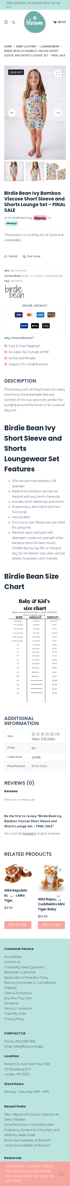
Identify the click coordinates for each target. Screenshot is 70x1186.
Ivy (33, 747)
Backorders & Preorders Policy (26, 977)
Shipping (10, 988)
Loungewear (54, 275)
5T (47, 734)
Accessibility (13, 957)
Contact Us (12, 962)
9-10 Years (48, 738)
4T (42, 734)
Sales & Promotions (18, 993)
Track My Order (15, 1013)
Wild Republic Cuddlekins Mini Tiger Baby (51, 904)
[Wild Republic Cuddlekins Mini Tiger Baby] (52, 878)
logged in (29, 833)
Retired (16, 281)
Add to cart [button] (17, 925)
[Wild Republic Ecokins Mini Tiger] (18, 873)
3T (38, 734)
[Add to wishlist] (26, 870)
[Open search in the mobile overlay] (14, 22)
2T (33, 734)
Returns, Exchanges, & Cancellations (30, 983)
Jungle (36, 757)
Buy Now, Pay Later (18, 998)
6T (52, 734)
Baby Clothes (32, 275)
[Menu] (6, 22)
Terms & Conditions (18, 1008)
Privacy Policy (14, 1019)
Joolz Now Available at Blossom (27, 1145)
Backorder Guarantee (20, 972)
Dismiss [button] (61, 1174)
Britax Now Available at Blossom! (27, 1140)
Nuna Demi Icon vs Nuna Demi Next (29, 1124)
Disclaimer (11, 1003)
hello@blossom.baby (28, 1046)
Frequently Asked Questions (24, 967)
